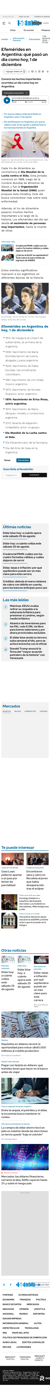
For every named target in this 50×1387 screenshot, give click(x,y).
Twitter (4, 1285)
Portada (8, 1294)
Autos (37, 1323)
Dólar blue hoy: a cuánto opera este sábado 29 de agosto (22, 534)
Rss (5, 1332)
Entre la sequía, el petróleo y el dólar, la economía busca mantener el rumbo (24, 1114)
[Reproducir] (7, 100)
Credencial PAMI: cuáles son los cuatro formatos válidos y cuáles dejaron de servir (32, 248)
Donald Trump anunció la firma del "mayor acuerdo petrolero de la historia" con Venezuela (27, 653)
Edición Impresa (12, 1318)
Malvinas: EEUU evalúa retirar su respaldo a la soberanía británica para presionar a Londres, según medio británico (27, 612)
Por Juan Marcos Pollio (41, 1006)
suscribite (37, 23)
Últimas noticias (28, 1294)
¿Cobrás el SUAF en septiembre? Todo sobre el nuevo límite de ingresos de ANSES (32, 258)
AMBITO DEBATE (40, 1358)
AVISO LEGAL (10, 1342)
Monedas (7, 711)
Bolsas (18, 711)
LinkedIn (24, 1285)
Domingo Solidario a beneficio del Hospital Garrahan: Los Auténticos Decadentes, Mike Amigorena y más (34, 904)
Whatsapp (39, 1285)
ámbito (4, 39)
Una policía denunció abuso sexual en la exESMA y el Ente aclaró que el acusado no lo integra (33, 920)
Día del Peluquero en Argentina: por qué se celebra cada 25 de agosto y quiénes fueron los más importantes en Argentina (25, 124)
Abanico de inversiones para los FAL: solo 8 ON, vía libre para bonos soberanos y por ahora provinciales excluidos (28, 628)
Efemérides (34, 39)
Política (41, 1299)
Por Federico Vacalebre (11, 1055)
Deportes (39, 1313)
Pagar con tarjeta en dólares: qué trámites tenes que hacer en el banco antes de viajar (24, 1068)
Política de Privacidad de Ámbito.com (25, 1337)
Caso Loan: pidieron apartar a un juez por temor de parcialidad (11, 878)
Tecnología (32, 1328)
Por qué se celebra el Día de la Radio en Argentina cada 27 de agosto (22, 115)
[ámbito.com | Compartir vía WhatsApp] (29, 71)
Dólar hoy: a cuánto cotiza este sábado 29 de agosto (22, 545)
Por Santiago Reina (9, 1139)
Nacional (8, 1313)
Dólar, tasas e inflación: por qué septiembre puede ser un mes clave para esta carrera (22, 571)
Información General (19, 39)
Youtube (31, 1285)
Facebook (10, 1285)
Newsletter (42, 1284)
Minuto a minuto (10, 1173)
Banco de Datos (12, 1304)
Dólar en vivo (24, 17)
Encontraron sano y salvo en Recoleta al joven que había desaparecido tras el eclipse (37, 880)
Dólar (13, 30)
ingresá (46, 23)
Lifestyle (39, 1309)
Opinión (24, 1309)
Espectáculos (11, 1328)
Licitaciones (24, 1347)
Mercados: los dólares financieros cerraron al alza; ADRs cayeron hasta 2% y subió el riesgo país (24, 1180)
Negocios (8, 1309)
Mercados (33, 1304)
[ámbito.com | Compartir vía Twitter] (36, 71)
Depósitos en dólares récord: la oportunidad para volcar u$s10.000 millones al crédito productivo (23, 1047)
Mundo (23, 1313)
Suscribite (34, 475)
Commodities (30, 711)
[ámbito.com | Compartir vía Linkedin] (39, 71)
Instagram (17, 1285)
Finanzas (25, 1299)
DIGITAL (10, 1358)
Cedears (43, 711)
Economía (29, 30)
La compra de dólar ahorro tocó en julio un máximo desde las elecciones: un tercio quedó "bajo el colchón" (24, 1131)
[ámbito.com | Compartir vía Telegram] (43, 71)
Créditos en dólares (42, 17)
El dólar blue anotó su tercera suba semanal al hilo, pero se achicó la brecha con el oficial (28, 641)
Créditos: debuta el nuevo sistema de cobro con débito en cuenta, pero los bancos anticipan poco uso (25, 584)
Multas (7, 1347)
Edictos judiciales (33, 1342)
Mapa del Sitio (20, 1332)
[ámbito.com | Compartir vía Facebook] (32, 71)
